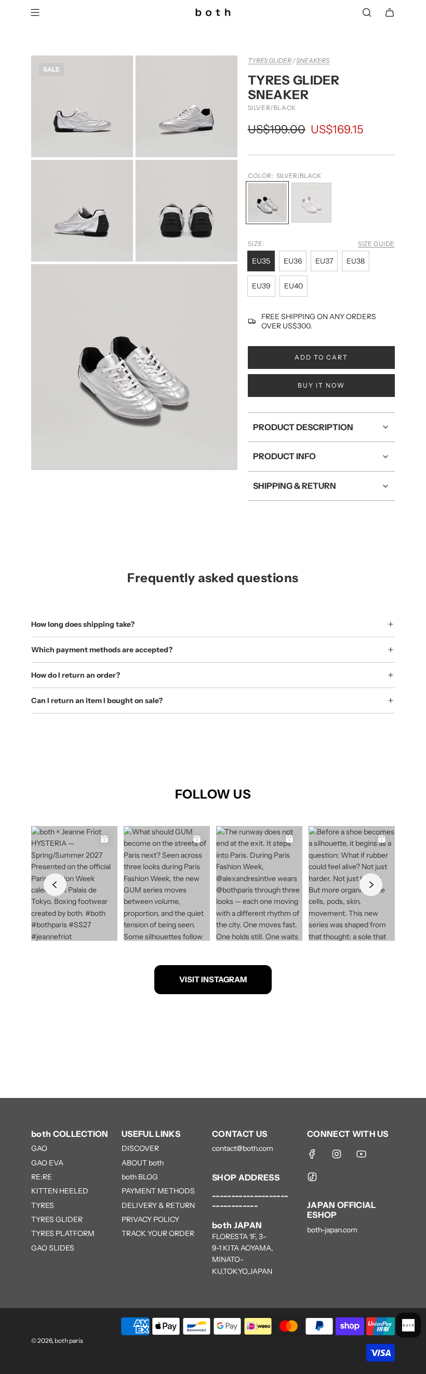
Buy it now (321, 385)
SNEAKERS (312, 60)
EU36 (293, 261)
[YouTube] (361, 1154)
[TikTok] (312, 1176)
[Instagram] (336, 1154)
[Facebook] (312, 1154)
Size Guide (376, 244)
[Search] (366, 12)
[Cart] (389, 12)
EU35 (261, 261)
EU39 (261, 286)
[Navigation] (34, 12)
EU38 (356, 261)
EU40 (293, 286)
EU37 (324, 261)
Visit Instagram (213, 979)
